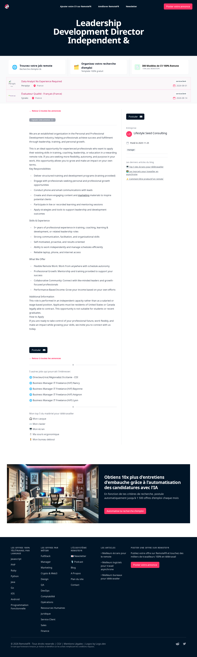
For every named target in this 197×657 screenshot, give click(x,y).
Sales (43, 625)
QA (42, 584)
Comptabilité (48, 596)
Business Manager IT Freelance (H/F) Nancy (56, 383)
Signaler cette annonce (41, 120)
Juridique (46, 613)
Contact (75, 584)
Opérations (47, 602)
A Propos (76, 573)
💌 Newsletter (78, 556)
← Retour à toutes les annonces (45, 110)
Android (15, 599)
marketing (83, 195)
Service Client (48, 619)
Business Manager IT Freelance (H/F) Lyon (55, 400)
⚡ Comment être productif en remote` (145, 179)
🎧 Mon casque (37, 418)
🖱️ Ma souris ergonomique (44, 434)
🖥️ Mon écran (37, 429)
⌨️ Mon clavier (37, 423)
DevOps (45, 590)
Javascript (16, 559)
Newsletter (131, 6)
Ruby (13, 570)
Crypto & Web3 (49, 573)
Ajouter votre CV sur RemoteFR (75, 6)
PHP (13, 564)
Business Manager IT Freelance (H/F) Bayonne (57, 388)
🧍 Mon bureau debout (42, 439)
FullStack (45, 556)
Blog (73, 567)
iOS (13, 593)
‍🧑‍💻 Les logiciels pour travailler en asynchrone (142, 173)
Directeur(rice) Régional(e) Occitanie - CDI (55, 377)
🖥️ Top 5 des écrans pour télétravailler (145, 166)
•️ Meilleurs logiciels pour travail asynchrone (111, 566)
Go (12, 587)
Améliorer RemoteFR (108, 6)
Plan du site (77, 579)
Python (15, 576)
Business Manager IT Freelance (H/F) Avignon (57, 394)
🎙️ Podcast (77, 561)
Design (44, 579)
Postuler (36, 350)
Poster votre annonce (178, 6)
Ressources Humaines (53, 607)
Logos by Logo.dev (95, 643)
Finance (45, 631)
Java (13, 582)
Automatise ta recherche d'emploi (125, 511)
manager (131, 150)
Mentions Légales (73, 643)
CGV (59, 643)
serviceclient (181, 81)
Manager (46, 561)
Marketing (46, 567)
